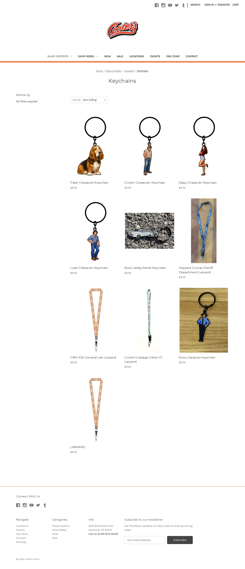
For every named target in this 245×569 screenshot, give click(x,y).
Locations (136, 56)
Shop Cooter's (57, 56)
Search (195, 4)
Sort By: (77, 99)
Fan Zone (173, 56)
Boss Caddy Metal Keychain (145, 268)
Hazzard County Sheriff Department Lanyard (196, 270)
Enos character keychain (197, 357)
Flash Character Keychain (89, 182)
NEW (107, 56)
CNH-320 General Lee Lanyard (93, 357)
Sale (120, 56)
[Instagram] (163, 5)
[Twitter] (177, 5)
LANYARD (77, 447)
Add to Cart (95, 148)
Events (155, 56)
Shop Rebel (86, 56)
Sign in (209, 4)
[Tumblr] (183, 5)
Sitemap (21, 542)
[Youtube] (170, 5)
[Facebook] (157, 5)
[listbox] (95, 100)
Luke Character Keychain (89, 268)
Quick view (95, 142)
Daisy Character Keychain (198, 182)
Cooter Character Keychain (144, 182)
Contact (192, 56)
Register (224, 4)
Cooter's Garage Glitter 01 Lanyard (143, 360)
